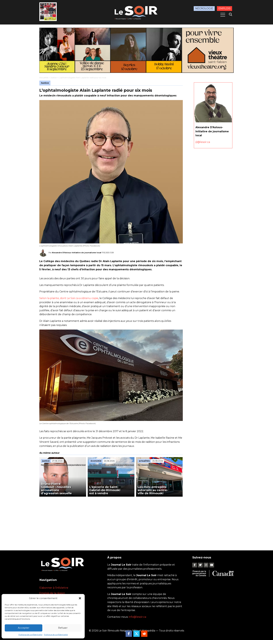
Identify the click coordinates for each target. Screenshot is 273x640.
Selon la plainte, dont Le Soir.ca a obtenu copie (68, 298)
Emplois (224, 8)
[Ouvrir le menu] (222, 14)
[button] (80, 598)
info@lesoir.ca (137, 616)
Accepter (23, 627)
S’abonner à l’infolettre (53, 587)
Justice (53, 77)
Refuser (62, 627)
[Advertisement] (111, 520)
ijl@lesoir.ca (202, 142)
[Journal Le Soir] (136, 12)
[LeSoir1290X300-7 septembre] (136, 50)
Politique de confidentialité (30, 634)
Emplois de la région (52, 593)
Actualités (43, 77)
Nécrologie (204, 8)
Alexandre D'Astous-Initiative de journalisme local (76, 252)
